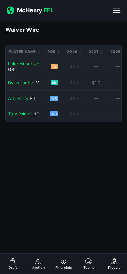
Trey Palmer (20, 113)
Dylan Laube (20, 82)
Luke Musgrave (23, 63)
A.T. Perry (18, 98)
